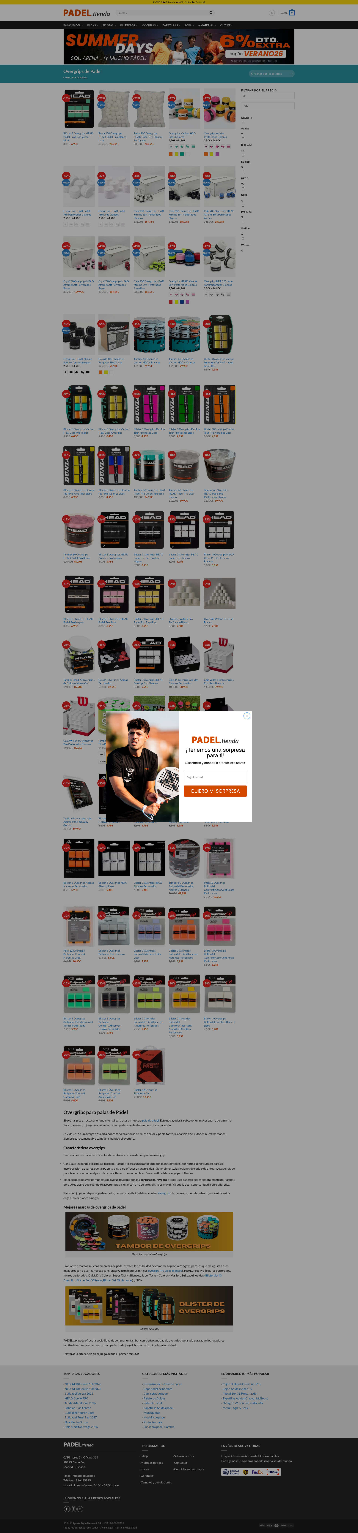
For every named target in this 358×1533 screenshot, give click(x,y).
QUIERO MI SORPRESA (215, 791)
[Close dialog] (247, 716)
